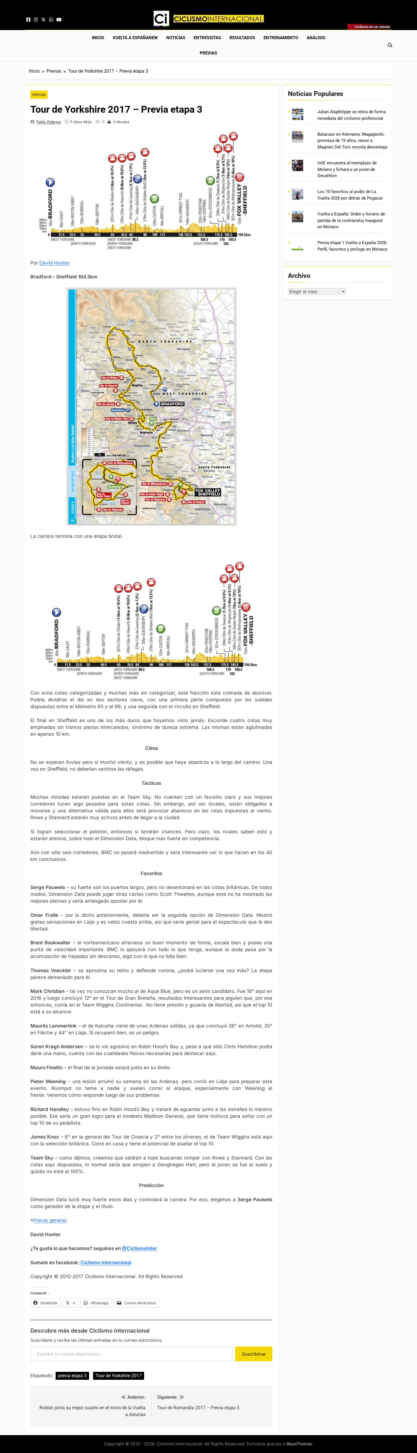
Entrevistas (207, 37)
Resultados (242, 37)
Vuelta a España (135, 37)
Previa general (49, 1220)
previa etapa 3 (72, 1375)
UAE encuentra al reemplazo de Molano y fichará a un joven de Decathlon (347, 169)
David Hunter (54, 263)
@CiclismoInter (139, 1248)
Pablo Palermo (48, 122)
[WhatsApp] (51, 19)
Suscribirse (254, 1354)
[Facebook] (28, 19)
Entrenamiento (281, 37)
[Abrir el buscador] (390, 45)
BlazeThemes (299, 1443)
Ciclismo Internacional (106, 1262)
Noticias (175, 37)
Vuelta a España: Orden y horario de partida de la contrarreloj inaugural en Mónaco (351, 220)
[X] (43, 19)
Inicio (98, 37)
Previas (208, 53)
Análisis (316, 37)
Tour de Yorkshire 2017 (119, 1375)
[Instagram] (35, 19)
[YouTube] (59, 19)
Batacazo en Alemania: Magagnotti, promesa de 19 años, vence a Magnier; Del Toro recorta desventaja (352, 141)
